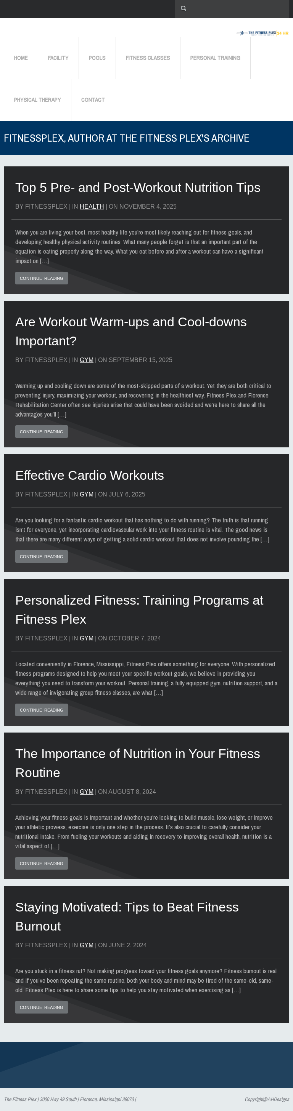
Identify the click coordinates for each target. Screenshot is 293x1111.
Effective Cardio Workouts (91, 475)
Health (92, 206)
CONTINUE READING (41, 278)
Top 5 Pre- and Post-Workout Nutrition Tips (138, 187)
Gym (86, 360)
